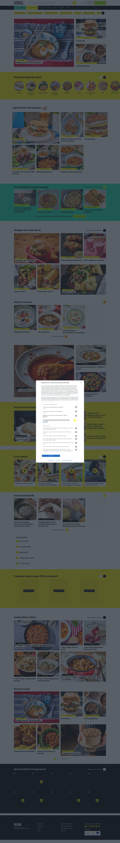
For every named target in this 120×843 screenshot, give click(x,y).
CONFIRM (51, 455)
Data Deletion (51, 460)
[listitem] (60, 404)
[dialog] (60, 421)
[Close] (81, 383)
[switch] (75, 407)
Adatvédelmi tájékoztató (67, 460)
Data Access (58, 460)
